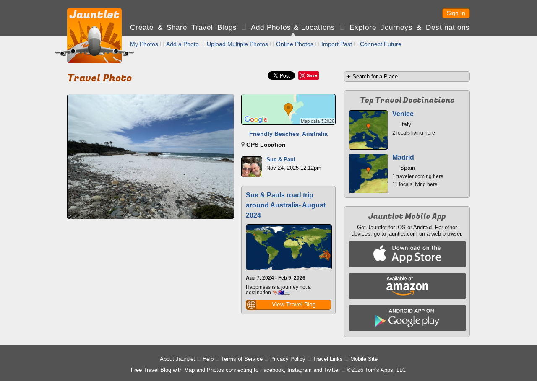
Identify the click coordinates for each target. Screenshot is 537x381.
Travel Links (328, 359)
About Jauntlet (177, 359)
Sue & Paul (280, 159)
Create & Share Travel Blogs (183, 27)
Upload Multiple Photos (237, 44)
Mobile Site (364, 359)
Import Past (336, 44)
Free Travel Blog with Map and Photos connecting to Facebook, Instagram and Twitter (235, 370)
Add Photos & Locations (293, 27)
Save (312, 75)
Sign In (456, 13)
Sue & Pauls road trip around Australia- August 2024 (286, 205)
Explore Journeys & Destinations (409, 27)
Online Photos (294, 44)
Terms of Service (242, 359)
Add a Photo (182, 44)
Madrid (403, 157)
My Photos (144, 44)
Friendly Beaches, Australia (288, 133)
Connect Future (380, 44)
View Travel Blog (294, 304)
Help (208, 359)
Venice (403, 113)
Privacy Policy (287, 359)
